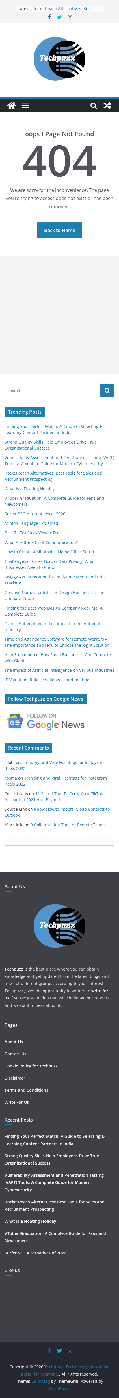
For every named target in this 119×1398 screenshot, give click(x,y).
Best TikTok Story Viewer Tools (34, 532)
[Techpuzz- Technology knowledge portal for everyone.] (11, 105)
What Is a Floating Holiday (30, 488)
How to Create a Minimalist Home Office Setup (49, 551)
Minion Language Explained (31, 523)
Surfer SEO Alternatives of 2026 (35, 513)
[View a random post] (107, 105)
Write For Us (17, 1102)
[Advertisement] (59, 315)
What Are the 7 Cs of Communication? (41, 542)
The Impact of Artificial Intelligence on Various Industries (59, 670)
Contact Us (15, 1053)
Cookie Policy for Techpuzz (31, 1066)
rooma (11, 778)
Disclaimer (15, 1078)
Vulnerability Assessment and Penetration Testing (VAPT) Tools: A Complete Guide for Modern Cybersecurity (54, 1182)
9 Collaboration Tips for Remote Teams (68, 824)
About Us (14, 1041)
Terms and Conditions (26, 1090)
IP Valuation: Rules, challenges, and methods (48, 679)
